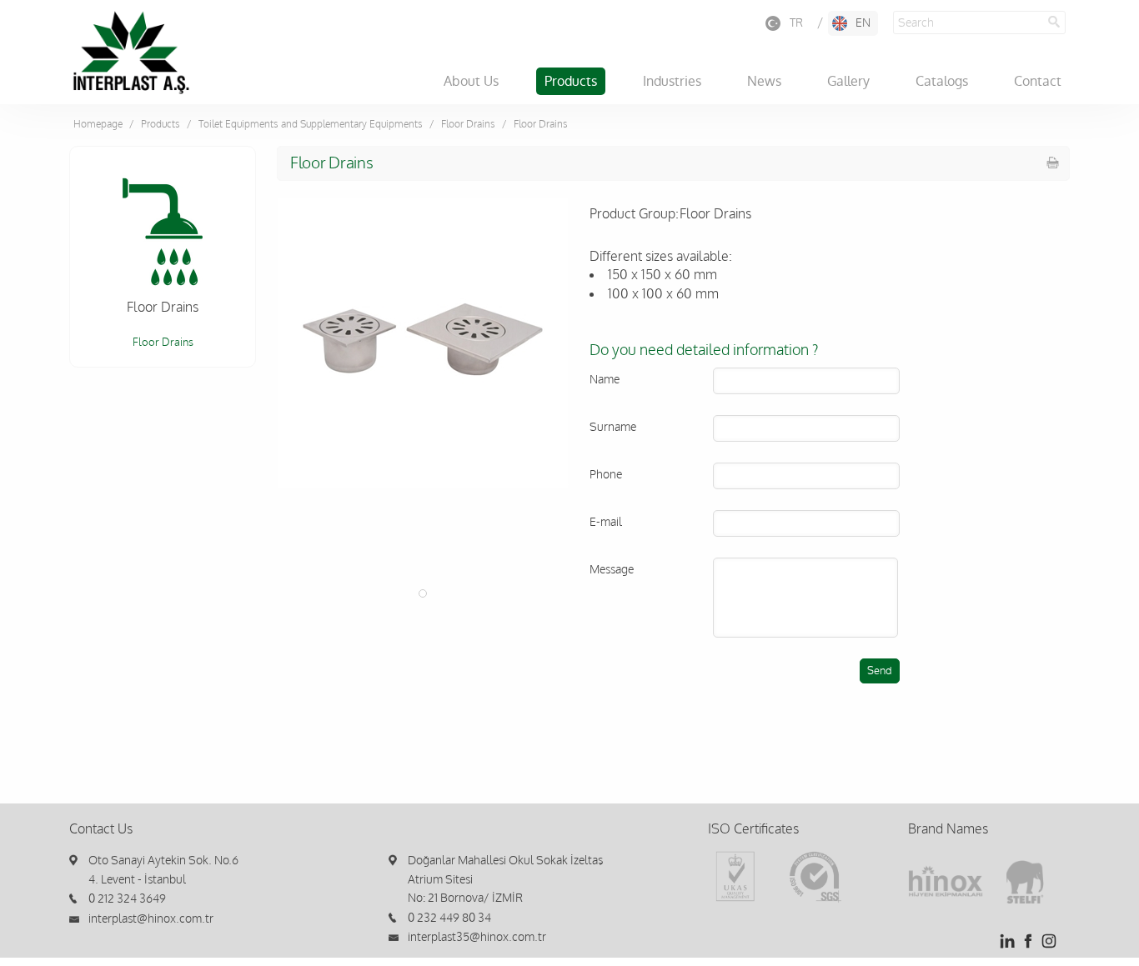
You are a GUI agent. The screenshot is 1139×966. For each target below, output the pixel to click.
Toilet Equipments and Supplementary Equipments (310, 124)
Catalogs (942, 81)
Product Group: (634, 214)
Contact (1037, 81)
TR (796, 23)
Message (612, 570)
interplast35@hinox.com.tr (477, 937)
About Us (471, 81)
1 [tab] (423, 593)
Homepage (98, 124)
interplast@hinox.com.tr (150, 919)
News (764, 81)
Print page (1053, 162)
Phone (606, 475)
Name (605, 380)
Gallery (848, 81)
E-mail (606, 522)
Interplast (131, 52)
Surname (613, 427)
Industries (672, 81)
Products (570, 81)
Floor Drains (468, 124)
